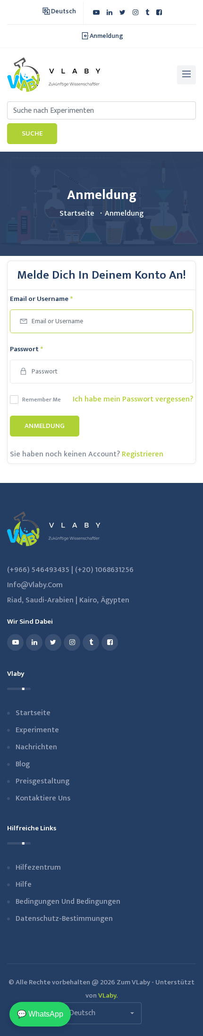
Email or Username (41, 299)
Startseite (76, 213)
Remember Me (41, 399)
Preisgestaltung (42, 781)
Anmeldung (45, 426)
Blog (23, 764)
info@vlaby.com (35, 585)
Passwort (26, 349)
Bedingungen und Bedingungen (68, 901)
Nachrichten (36, 747)
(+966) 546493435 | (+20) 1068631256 (70, 569)
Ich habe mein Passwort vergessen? (133, 399)
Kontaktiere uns (43, 798)
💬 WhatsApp (40, 1014)
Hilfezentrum (38, 867)
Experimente (37, 730)
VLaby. (108, 995)
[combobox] (101, 1013)
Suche (32, 133)
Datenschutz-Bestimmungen (64, 918)
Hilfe (24, 884)
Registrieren (142, 454)
